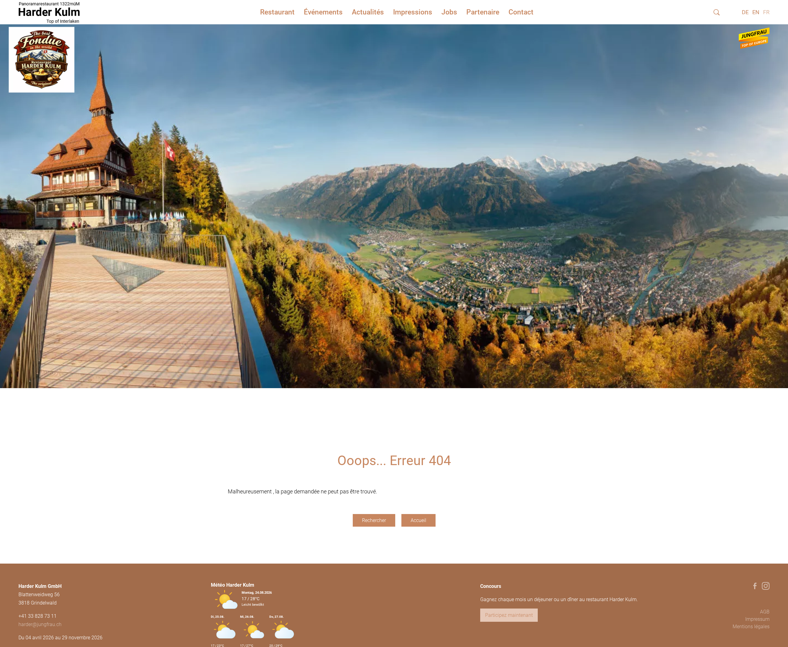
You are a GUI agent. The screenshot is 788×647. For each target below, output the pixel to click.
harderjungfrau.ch (40, 624)
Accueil (418, 520)
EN (755, 12)
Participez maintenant (509, 615)
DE (745, 12)
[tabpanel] (394, 198)
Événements (323, 12)
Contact (521, 12)
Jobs (449, 12)
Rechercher (374, 520)
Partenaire (482, 12)
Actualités (368, 12)
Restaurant (277, 12)
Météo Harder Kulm (232, 585)
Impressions (412, 12)
